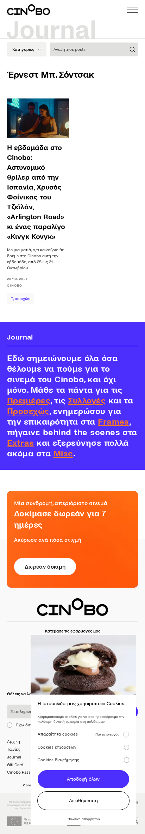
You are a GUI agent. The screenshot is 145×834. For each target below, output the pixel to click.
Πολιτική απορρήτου (84, 819)
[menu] (132, 10)
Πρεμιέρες (28, 400)
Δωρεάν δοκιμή (45, 567)
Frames (113, 422)
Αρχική (13, 741)
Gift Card (15, 765)
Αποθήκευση (83, 800)
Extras (20, 443)
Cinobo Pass (19, 772)
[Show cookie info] (126, 734)
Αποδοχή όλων (83, 779)
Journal (14, 757)
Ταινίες (13, 749)
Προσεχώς (20, 298)
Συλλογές (87, 400)
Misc (63, 453)
